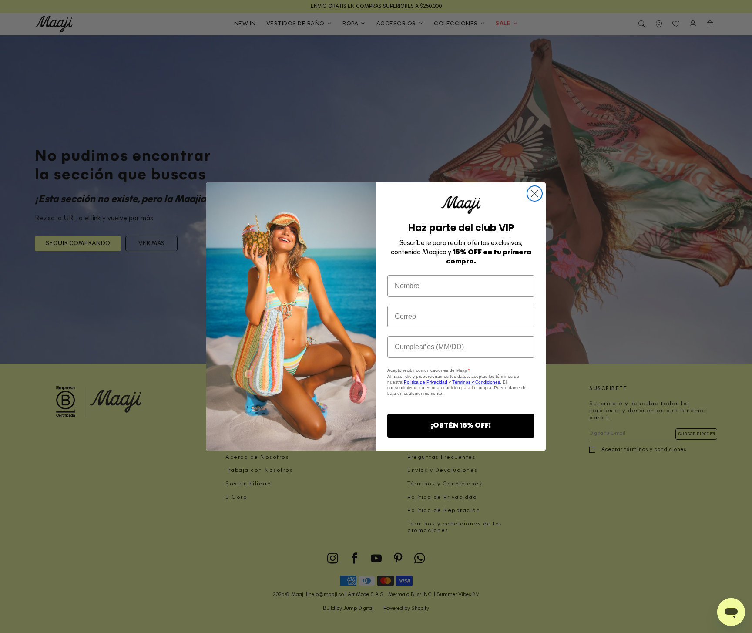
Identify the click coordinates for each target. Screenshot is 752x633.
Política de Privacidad (425, 382)
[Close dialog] (534, 193)
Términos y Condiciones (476, 382)
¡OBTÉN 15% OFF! (461, 425)
